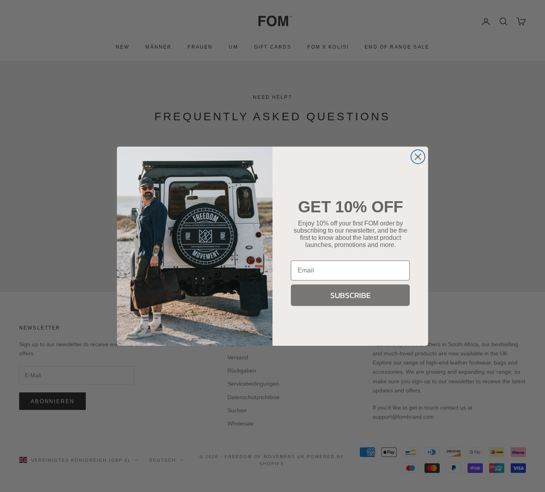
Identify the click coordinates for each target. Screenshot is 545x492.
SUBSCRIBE (350, 295)
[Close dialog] (418, 157)
